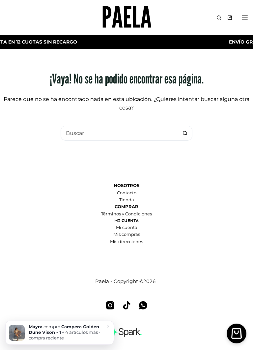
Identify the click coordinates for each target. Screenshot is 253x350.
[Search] (219, 18)
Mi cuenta (126, 227)
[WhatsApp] (143, 305)
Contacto (126, 192)
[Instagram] (110, 305)
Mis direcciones (126, 241)
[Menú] (246, 18)
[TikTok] (127, 305)
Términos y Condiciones (126, 213)
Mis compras (126, 234)
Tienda (126, 199)
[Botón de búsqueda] (185, 133)
